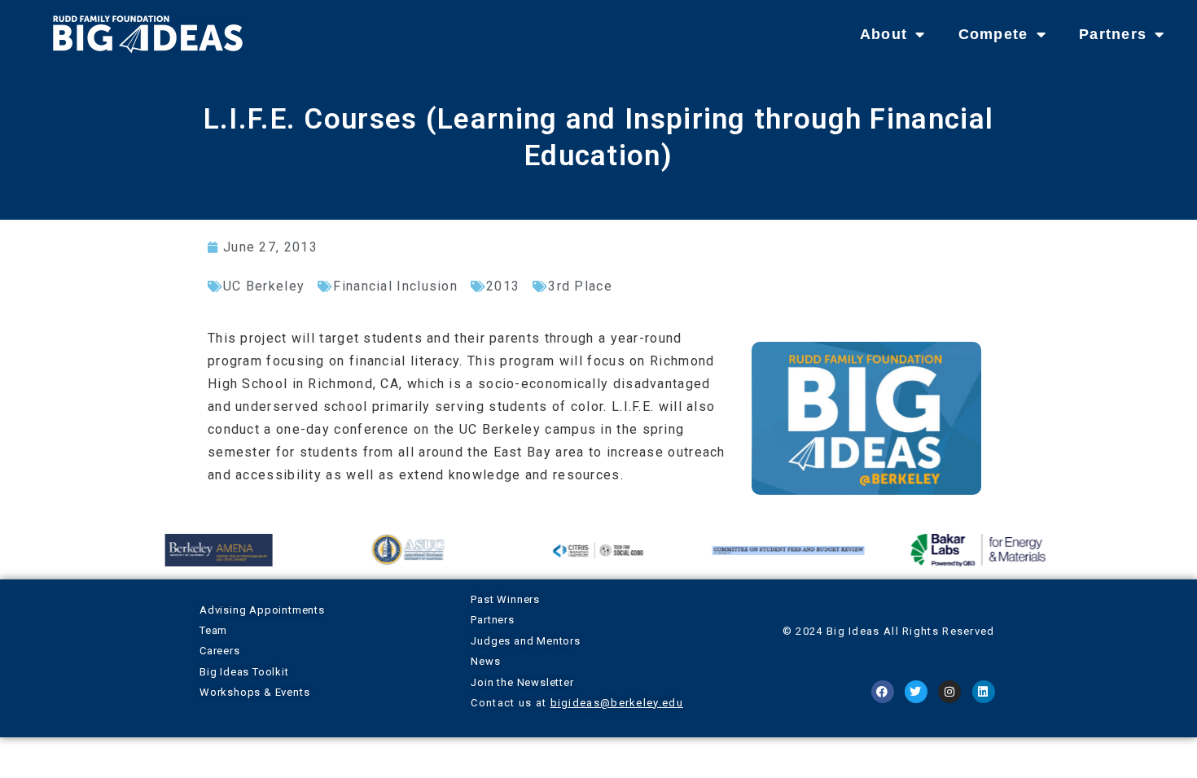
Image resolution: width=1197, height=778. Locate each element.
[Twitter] (916, 691)
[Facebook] (882, 691)
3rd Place (580, 286)
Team (213, 630)
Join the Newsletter (522, 682)
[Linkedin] (983, 691)
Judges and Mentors (525, 641)
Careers (220, 651)
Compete (993, 34)
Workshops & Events (254, 692)
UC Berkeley (264, 286)
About (884, 34)
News (485, 661)
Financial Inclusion (395, 286)
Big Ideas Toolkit (244, 672)
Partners (1113, 34)
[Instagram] (949, 691)
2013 (503, 286)
